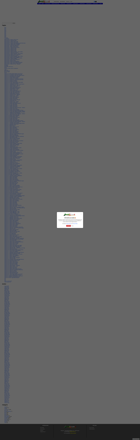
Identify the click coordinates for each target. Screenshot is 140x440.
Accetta (68, 225)
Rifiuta (72, 225)
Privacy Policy (75, 223)
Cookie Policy (68, 223)
